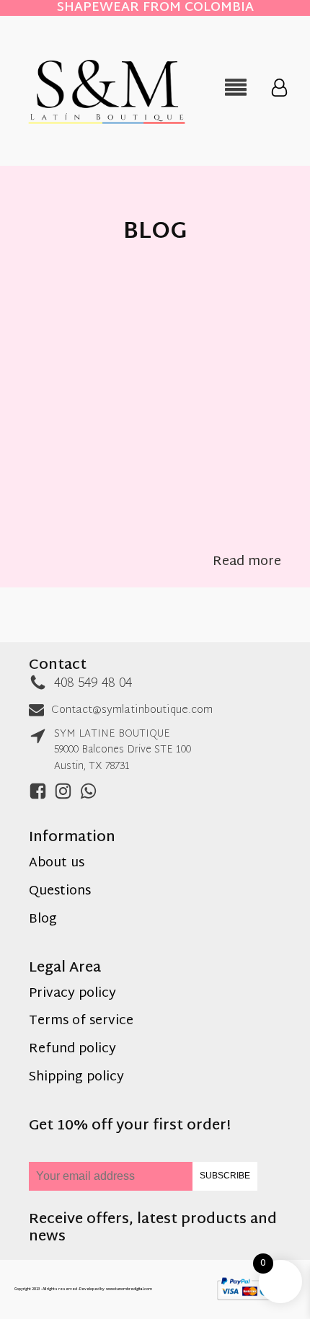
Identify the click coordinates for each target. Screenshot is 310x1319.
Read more (247, 562)
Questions (60, 891)
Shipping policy (76, 1077)
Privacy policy (72, 994)
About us (56, 863)
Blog (43, 920)
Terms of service (81, 1021)
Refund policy (72, 1049)
